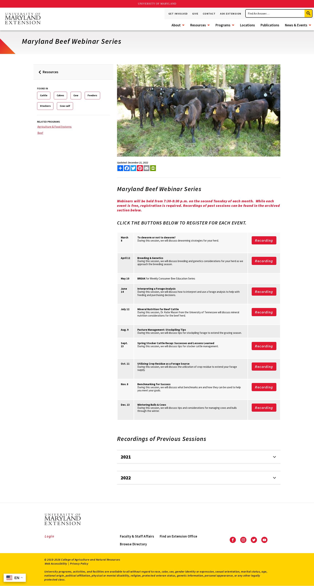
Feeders (92, 95)
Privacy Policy (79, 563)
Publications (269, 25)
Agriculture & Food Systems (54, 126)
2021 (126, 457)
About (176, 25)
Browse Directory (133, 544)
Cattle (43, 95)
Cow (75, 95)
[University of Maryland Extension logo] (23, 19)
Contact (209, 13)
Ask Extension (230, 13)
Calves (60, 95)
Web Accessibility (56, 563)
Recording (264, 240)
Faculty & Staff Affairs (137, 536)
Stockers (45, 106)
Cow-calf (65, 106)
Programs (222, 25)
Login (49, 536)
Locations (247, 25)
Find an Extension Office (178, 536)
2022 (126, 478)
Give (195, 13)
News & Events (296, 25)
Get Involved (178, 13)
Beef (40, 133)
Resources (198, 25)
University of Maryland (157, 3)
